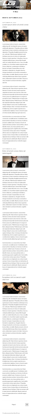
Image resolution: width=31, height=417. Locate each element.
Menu (16, 11)
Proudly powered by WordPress (11, 413)
